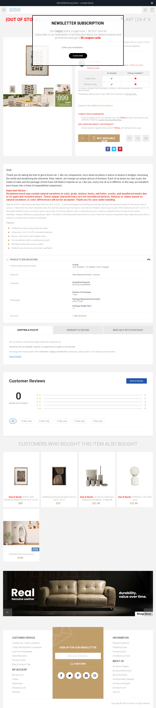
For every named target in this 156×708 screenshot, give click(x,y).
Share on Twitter (114, 149)
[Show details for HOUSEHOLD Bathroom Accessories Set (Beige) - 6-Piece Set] (97, 476)
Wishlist (16, 692)
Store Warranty (19, 656)
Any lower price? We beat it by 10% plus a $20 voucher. (115, 66)
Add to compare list (137, 138)
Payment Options (121, 643)
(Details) (82, 316)
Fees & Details (15, 357)
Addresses (17, 683)
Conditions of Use (121, 656)
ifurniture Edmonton (122, 670)
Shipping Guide (120, 647)
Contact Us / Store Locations (26, 643)
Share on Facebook (108, 149)
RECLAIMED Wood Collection (100, 105)
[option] (12, 89)
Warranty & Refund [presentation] (78, 330)
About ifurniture (120, 675)
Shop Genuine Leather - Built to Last (75, 3)
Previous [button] (7, 612)
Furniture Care (119, 651)
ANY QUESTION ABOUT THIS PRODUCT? (96, 124)
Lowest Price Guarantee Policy (110, 120)
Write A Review (136, 381)
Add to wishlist (129, 138)
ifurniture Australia (121, 683)
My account (18, 675)
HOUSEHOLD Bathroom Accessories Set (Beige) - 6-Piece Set (97, 498)
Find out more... (131, 94)
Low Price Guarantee (22, 651)
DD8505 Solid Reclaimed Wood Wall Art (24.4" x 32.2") (59, 498)
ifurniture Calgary (121, 666)
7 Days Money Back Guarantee (26, 647)
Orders (15, 679)
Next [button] (148, 612)
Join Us (116, 692)
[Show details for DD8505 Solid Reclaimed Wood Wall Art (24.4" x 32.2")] (59, 476)
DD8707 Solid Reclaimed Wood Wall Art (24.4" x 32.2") (21, 498)
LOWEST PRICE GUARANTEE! (91, 114)
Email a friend (145, 138)
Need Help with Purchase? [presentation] (128, 330)
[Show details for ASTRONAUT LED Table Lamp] (135, 476)
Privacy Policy (19, 660)
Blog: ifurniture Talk (21, 664)
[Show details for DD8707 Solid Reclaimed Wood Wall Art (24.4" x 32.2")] (21, 476)
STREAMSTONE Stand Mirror (21, 554)
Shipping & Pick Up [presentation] (27, 330)
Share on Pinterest (120, 149)
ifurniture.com (119, 687)
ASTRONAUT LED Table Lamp (135, 498)
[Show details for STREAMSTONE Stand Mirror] (21, 533)
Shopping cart (19, 687)
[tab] (28, 330)
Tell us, (117, 128)
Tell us (123, 118)
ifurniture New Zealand (123, 679)
